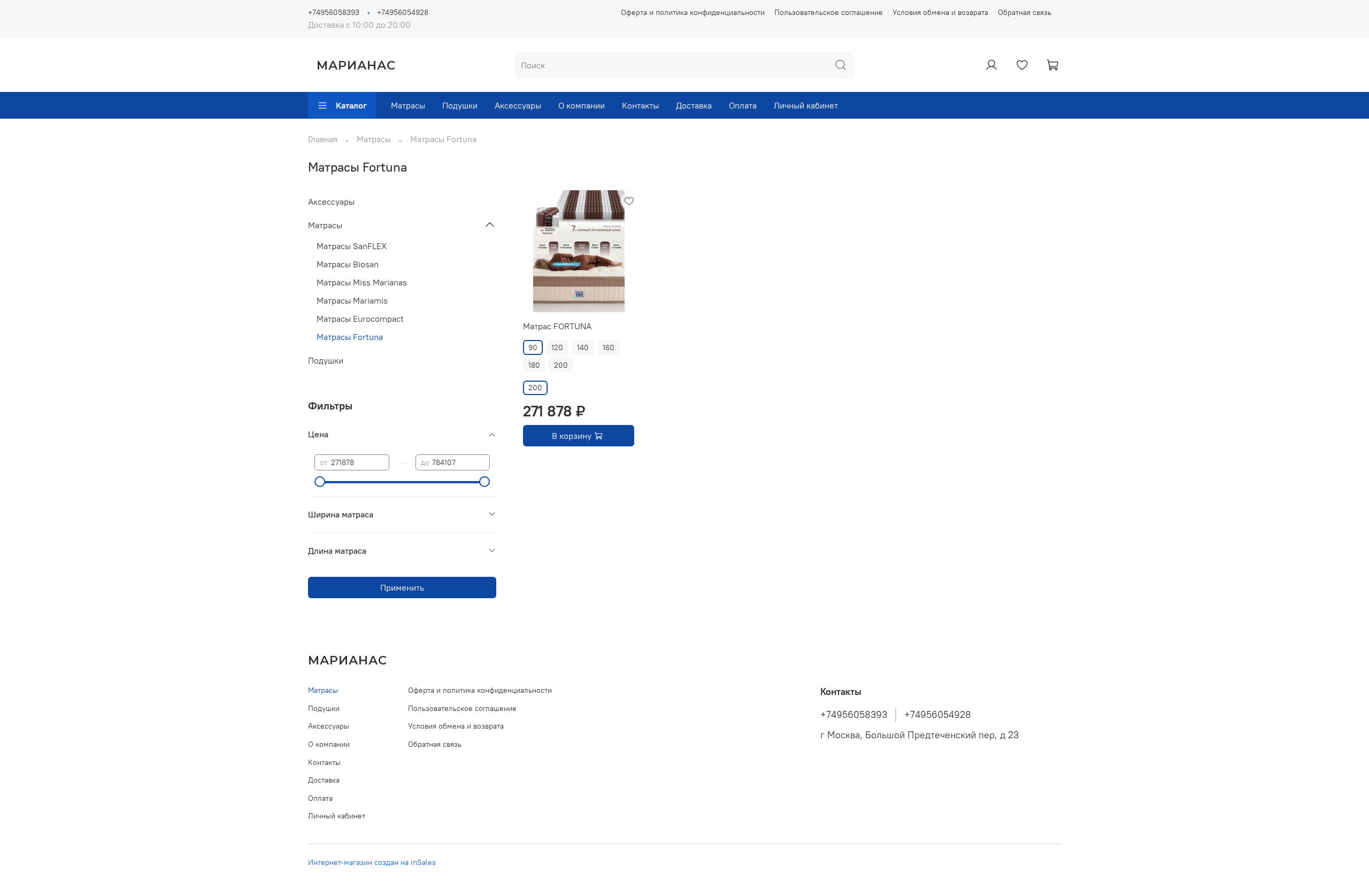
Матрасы (408, 105)
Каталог (351, 105)
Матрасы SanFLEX (352, 246)
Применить (402, 587)
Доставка (694, 105)
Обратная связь (1024, 12)
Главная (322, 139)
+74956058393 (333, 12)
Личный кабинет (806, 105)
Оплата (743, 105)
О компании (581, 105)
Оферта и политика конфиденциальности (693, 12)
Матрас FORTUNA (557, 326)
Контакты (640, 105)
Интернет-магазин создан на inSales (372, 862)
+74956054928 (402, 12)
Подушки (460, 105)
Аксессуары (518, 105)
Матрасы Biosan (348, 264)
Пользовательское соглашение (828, 12)
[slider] (320, 482)
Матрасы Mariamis (352, 300)
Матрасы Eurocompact (360, 318)
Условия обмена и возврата (940, 12)
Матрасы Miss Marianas (362, 282)
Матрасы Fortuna (350, 336)
